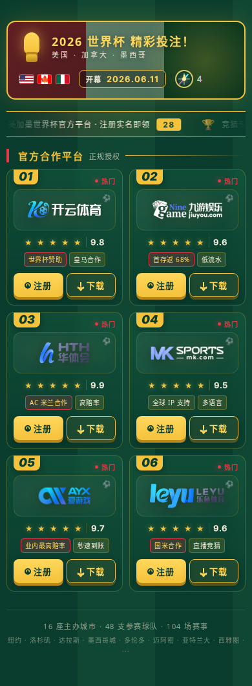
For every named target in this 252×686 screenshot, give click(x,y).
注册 (43, 285)
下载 (96, 285)
